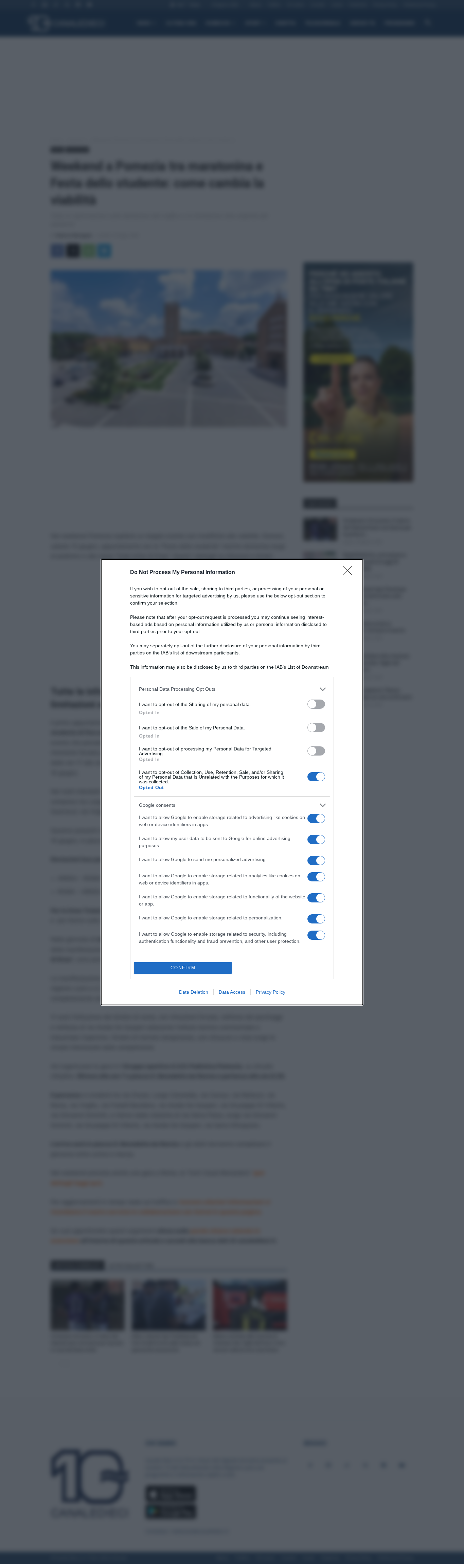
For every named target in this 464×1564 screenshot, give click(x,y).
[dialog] (232, 782)
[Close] (349, 572)
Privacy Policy (270, 992)
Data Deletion (193, 992)
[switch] (316, 704)
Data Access (232, 992)
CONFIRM (183, 967)
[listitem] (232, 689)
